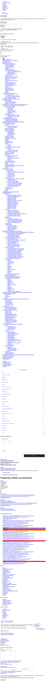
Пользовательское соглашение (7, 634)
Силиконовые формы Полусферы (14, 251)
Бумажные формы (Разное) (13, 236)
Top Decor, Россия (11, 175)
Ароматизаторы (4, 391)
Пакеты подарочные (12, 227)
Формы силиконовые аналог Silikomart (15, 249)
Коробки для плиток (12, 199)
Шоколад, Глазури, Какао (6, 389)
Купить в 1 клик (3, 500)
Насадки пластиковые (12, 127)
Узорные (9, 145)
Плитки (9, 270)
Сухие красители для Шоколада (14, 185)
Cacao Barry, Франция (12, 111)
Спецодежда (4, 425)
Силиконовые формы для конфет (14, 250)
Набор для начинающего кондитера (7, 469)
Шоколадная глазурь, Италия (13, 116)
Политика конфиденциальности (7, 633)
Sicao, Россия (10, 109)
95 (43, 389)
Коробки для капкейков (12, 197)
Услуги (4, 10)
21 (43, 379)
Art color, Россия (11, 174)
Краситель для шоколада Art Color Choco (16, 172)
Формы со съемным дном (13, 240)
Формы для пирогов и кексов (14, 244)
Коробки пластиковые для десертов (15, 200)
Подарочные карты (7, 572)
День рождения (11, 261)
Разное (9, 272)
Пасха (9, 265)
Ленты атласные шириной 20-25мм (15, 221)
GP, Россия (10, 113)
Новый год (10, 266)
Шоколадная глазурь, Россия (13, 115)
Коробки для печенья (12, 205)
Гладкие (9, 144)
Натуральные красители (13, 186)
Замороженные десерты (6, 374)
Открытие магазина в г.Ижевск (6, 461)
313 (43, 377)
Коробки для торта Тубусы (13, 202)
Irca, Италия (10, 108)
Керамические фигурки (12, 349)
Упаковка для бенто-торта (13, 203)
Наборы (2, 467)
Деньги (9, 263)
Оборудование (4, 411)
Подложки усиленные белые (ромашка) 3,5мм (17, 213)
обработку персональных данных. (14, 28)
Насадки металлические (12, 126)
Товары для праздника (5, 420)
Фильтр (2, 480)
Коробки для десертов (12, 201)
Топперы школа (11, 344)
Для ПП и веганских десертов (7, 413)
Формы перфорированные (13, 242)
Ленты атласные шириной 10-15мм (15, 220)
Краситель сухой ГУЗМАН (13, 181)
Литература (5, 587)
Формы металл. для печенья (13, 245)
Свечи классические (12, 327)
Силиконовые (10, 131)
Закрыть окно (3, 43)
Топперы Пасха (11, 331)
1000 (43, 420)
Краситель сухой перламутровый (14, 184)
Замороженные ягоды (12, 73)
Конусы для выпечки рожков (14, 246)
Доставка (5, 5)
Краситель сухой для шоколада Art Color (16, 178)
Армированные (11, 132)
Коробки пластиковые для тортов (14, 196)
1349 (43, 406)
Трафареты (4, 428)
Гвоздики (10, 158)
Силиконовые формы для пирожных (15, 257)
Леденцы (9, 347)
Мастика (3, 384)
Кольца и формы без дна (13, 238)
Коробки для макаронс (12, 204)
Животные (10, 271)
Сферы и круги (11, 262)
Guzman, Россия (11, 173)
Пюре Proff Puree (11, 72)
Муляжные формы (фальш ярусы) (7, 408)
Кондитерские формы (5, 406)
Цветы (9, 259)
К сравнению (10, 508)
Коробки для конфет (12, 198)
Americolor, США (11, 176)
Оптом (4, 3)
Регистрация (5, 13)
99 (43, 428)
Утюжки (9, 149)
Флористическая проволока (13, 157)
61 (43, 408)
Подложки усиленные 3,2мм (13, 214)
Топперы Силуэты (11, 335)
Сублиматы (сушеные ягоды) (7, 386)
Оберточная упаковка (12, 228)
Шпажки (9, 343)
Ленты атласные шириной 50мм (14, 222)
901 (43, 396)
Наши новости (3, 459)
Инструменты (10, 156)
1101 (43, 403)
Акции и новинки (6, 2)
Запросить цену (11, 672)
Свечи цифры (10, 329)
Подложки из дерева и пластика (14, 215)
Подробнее (2, 499)
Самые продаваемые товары (6, 513)
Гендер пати (10, 341)
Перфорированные (11, 133)
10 (43, 401)
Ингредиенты (4, 377)
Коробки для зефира (12, 208)
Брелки (3, 372)
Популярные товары (7, 362)
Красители (5, 580)
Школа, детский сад (12, 269)
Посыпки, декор (4, 418)
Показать (11, 455)
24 (43, 430)
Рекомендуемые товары (8, 364)
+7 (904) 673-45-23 (4, 639)
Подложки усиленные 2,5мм (13, 212)
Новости (4, 4)
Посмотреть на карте (22, 627)
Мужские (10, 260)
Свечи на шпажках (11, 328)
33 (43, 425)
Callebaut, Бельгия (11, 110)
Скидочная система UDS (5, 463)
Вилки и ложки (11, 230)
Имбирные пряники (12, 348)
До (9, 441)
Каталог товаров (3, 56)
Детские (9, 267)
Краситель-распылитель (12, 180)
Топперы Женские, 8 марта (13, 333)
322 (43, 418)
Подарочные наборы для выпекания (8, 423)
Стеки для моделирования (13, 150)
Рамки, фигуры (11, 282)
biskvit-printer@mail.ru (37, 626)
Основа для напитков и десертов (14, 71)
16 (43, 391)
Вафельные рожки (5, 401)
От (2, 441)
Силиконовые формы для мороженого (15, 256)
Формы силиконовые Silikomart (14, 252)
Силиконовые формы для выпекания (15, 254)
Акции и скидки (6, 363)
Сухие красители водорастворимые (15, 182)
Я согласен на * (12, 660)
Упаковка (3, 403)
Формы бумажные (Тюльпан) (14, 235)
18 (43, 411)
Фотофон (3, 430)
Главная (4, 1)
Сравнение (9, 500)
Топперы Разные (11, 338)
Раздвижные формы (12, 243)
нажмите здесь (31, 677)
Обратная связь (3, 638)
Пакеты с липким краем (12, 226)
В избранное (3, 501)
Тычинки (9, 160)
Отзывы (4, 9)
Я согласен (3, 679)
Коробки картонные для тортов (14, 195)
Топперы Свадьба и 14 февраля (14, 342)
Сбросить (34, 455)
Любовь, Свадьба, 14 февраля (14, 273)
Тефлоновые (10, 134)
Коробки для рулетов (12, 207)
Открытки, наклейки (12, 225)
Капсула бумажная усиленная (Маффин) (16, 233)
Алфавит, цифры (11, 289)
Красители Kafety (11, 179)
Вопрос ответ (5, 8)
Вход (4, 12)
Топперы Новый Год (12, 332)
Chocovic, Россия (11, 107)
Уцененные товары (7, 365)
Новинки (5, 361)
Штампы (9, 147)
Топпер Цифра (11, 336)
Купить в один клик (14, 662)
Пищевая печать (4, 379)
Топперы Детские (11, 337)
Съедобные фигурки (12, 350)
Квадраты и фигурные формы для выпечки (16, 239)
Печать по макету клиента (13, 95)
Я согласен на (12, 28)
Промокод (5, 366)
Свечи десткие (11, 326)
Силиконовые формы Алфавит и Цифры (16, 248)
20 (43, 384)
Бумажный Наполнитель (6, 394)
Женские (9, 268)
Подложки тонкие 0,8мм (13, 210)
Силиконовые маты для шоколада (14, 255)
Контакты (5, 6)
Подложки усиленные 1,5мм (13, 211)
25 (43, 386)
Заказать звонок (3, 15)
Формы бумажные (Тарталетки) (14, 234)
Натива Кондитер (11, 170)
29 (43, 394)
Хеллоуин (10, 281)
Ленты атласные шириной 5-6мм (14, 219)
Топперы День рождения (13, 339)
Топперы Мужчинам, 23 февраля (14, 340)
